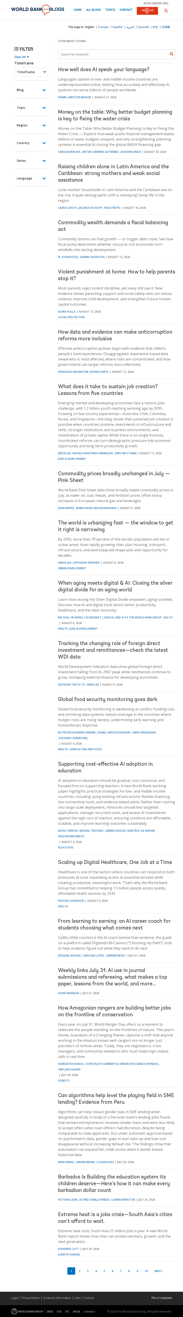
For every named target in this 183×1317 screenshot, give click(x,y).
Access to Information (57, 1298)
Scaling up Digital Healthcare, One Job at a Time (115, 862)
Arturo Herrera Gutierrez (100, 152)
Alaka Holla (66, 311)
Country (23, 143)
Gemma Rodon (115, 831)
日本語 (166, 27)
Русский (143, 27)
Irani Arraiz (66, 1162)
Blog (20, 90)
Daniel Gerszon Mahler (74, 97)
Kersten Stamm (125, 453)
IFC (67, 1311)
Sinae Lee (93, 684)
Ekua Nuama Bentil (71, 836)
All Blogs (93, 10)
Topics (110, 10)
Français (103, 27)
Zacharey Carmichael (73, 738)
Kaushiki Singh (131, 152)
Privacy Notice (31, 1298)
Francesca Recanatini (73, 372)
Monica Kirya (99, 372)
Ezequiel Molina (69, 955)
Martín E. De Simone (141, 831)
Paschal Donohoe (71, 901)
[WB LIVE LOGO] (147, 11)
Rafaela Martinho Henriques (93, 453)
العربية (130, 27)
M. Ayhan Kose (68, 257)
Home (78, 10)
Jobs (77, 1298)
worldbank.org (155, 3)
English (89, 27)
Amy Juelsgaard (69, 1069)
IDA (59, 1311)
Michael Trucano (91, 831)
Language (24, 178)
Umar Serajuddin (144, 732)
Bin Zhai (63, 617)
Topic (21, 107)
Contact (126, 10)
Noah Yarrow (68, 831)
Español (118, 27)
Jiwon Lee (64, 453)
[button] (166, 11)
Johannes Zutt (68, 1249)
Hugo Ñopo (112, 208)
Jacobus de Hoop (90, 208)
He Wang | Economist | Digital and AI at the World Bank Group (116, 617)
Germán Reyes (115, 955)
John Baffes (66, 508)
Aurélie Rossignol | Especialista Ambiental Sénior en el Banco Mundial (108, 1064)
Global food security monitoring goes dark (107, 699)
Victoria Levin (67, 1200)
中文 (155, 27)
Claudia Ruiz (105, 1162)
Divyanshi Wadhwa (86, 563)
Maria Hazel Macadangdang (96, 508)
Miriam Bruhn (85, 1162)
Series (21, 160)
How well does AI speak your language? (103, 69)
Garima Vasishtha (92, 257)
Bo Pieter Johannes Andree (77, 732)
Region (22, 125)
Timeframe (24, 63)
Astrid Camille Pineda (94, 1200)
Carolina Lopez (93, 955)
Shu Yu (168, 617)
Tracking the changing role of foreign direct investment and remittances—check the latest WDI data (113, 650)
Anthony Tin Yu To (71, 684)
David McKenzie (68, 993)
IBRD (50, 1311)
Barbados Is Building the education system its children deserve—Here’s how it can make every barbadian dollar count (114, 1183)
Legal (14, 1298)
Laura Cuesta (67, 208)
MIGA (76, 1311)
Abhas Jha (64, 563)
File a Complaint (162, 1298)
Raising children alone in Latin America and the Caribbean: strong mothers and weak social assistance (113, 173)
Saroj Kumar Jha (69, 152)
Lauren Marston (123, 1200)
